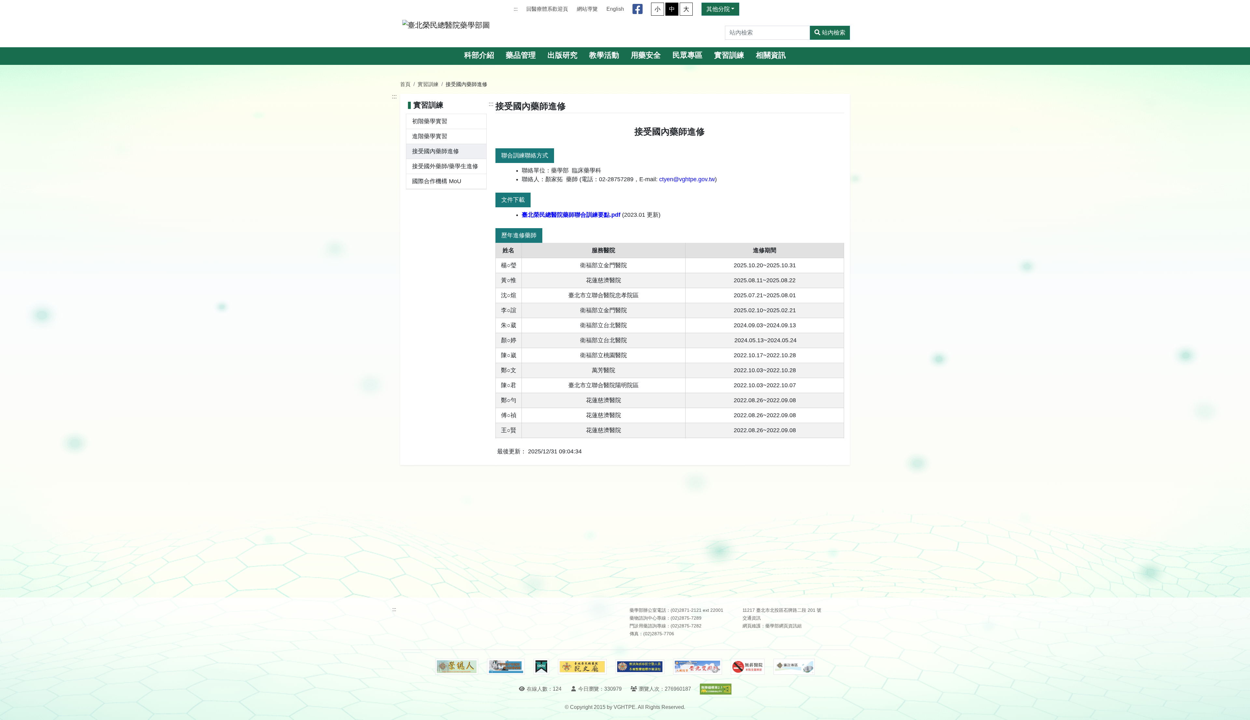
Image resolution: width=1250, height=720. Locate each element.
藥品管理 (521, 55)
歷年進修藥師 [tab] (518, 235)
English (615, 9)
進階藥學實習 (429, 136)
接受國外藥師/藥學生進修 (445, 166)
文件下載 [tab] (513, 200)
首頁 (405, 84)
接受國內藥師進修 (435, 151)
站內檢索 (833, 32)
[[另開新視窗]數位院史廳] (582, 666)
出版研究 (562, 55)
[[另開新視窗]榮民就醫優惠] (506, 667)
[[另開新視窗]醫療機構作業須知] (640, 666)
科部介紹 (479, 55)
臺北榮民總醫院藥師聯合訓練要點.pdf (571, 215)
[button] (1239, 708)
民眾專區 (687, 55)
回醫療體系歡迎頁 (547, 9)
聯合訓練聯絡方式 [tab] (524, 155)
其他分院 (718, 9)
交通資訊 (752, 618)
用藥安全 (646, 55)
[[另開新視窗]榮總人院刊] (456, 667)
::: (516, 9)
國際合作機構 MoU (436, 181)
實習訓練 (729, 55)
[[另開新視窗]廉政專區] (794, 667)
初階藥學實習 (429, 121)
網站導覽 (587, 9)
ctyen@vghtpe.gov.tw (687, 179)
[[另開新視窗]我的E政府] (541, 667)
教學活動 (604, 55)
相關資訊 (771, 55)
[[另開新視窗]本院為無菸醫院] (748, 667)
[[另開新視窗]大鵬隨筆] (697, 667)
